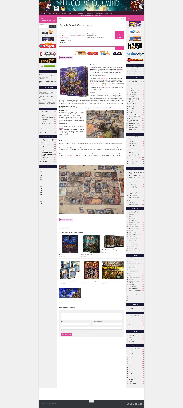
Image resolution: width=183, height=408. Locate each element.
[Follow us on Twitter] (45, 21)
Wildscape (43, 142)
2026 (41, 169)
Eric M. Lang (67, 35)
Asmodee (69, 40)
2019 (41, 184)
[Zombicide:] (91, 243)
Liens (111, 13)
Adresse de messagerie (98, 321)
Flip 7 (130, 242)
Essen (70, 13)
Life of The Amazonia (45, 144)
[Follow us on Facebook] (43, 21)
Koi (129, 118)
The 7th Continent (45, 119)
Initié (60, 19)
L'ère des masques (133, 369)
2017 (41, 188)
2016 (41, 190)
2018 (41, 186)
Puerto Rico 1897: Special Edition (135, 87)
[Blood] (113, 241)
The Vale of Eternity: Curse (134, 181)
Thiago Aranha (63, 37)
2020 (41, 181)
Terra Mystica (44, 121)
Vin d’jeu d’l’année (79, 13)
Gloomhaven (44, 132)
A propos (49, 13)
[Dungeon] (91, 270)
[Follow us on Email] (54, 21)
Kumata (130, 371)
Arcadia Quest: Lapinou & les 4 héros (68, 281)
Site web (62, 326)
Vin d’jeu (43, 13)
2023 (41, 175)
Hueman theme (58, 405)
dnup (130, 96)
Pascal (64, 228)
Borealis (130, 129)
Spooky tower (131, 327)
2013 (41, 196)
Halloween (62, 254)
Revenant (131, 163)
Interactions (41, 78)
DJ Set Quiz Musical (133, 125)
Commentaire (64, 312)
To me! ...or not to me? (133, 234)
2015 (64, 33)
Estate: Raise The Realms (134, 197)
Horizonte (131, 92)
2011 (41, 201)
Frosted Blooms (132, 90)
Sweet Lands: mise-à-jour (44, 80)
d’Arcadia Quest (104, 78)
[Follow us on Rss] (47, 21)
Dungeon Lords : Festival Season (110, 281)
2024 (41, 173)
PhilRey (62, 29)
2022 (41, 177)
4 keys (130, 375)
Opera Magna (44, 148)
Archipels (130, 381)
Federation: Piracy (132, 157)
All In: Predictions (132, 383)
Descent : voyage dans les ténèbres (68, 300)
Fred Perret (73, 35)
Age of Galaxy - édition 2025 (134, 81)
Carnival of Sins (44, 157)
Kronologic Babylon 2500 (134, 120)
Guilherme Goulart (81, 35)
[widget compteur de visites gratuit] (49, 66)
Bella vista (131, 248)
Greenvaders (131, 127)
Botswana (131, 232)
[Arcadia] (70, 270)
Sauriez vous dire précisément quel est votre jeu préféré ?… (47, 96)
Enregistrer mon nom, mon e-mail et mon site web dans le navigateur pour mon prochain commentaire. (83, 331)
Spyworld (43, 159)
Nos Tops (64, 13)
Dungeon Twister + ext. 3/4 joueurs (90, 281)
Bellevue (50, 93)
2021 (41, 179)
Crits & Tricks (131, 190)
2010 (41, 203)
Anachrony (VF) (44, 111)
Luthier (130, 94)
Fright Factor (131, 238)
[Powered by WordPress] (46, 405)
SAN (129, 325)
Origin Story (131, 195)
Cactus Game (131, 246)
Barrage (43, 115)
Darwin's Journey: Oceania (134, 103)
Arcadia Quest (63, 44)
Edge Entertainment (69, 39)
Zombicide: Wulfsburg (86, 254)
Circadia (130, 236)
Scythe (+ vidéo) (44, 113)
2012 (41, 199)
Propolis (130, 323)
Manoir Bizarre (132, 244)
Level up (130, 240)
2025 (41, 171)
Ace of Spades (44, 161)
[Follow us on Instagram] (52, 21)
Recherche (41, 24)
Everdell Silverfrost (133, 161)
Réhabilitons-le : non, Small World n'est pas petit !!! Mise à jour (135, 100)
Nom (62, 321)
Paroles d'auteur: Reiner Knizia (47, 146)
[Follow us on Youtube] (49, 21)
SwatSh (67, 228)
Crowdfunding (99, 13)
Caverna (43, 127)
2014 (41, 194)
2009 (41, 205)
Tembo (130, 73)
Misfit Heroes (131, 373)
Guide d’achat (89, 13)
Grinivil (40, 74)
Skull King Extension (133, 250)
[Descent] (70, 293)
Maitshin (130, 184)
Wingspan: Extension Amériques (135, 277)
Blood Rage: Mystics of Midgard (110, 250)
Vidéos (106, 13)
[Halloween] (70, 243)
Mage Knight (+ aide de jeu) (47, 117)
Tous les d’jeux (56, 13)
